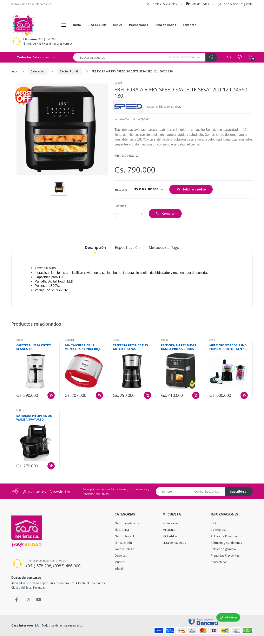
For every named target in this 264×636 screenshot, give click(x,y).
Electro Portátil (69, 71)
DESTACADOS (97, 25)
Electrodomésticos (126, 523)
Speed (118, 82)
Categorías (38, 71)
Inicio (77, 25)
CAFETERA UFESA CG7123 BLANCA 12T (33, 347)
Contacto (189, 25)
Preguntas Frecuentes (225, 555)
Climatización (123, 543)
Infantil (118, 568)
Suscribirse (238, 491)
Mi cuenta (169, 530)
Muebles (120, 562)
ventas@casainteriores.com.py (53, 43)
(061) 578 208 (47, 39)
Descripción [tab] (95, 247)
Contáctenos (219, 562)
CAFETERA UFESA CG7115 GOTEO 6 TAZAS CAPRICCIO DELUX (130, 347)
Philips (20, 410)
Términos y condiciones (226, 543)
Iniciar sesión (171, 523)
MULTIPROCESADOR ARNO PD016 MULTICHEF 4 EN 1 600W (228, 347)
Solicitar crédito (194, 189)
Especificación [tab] (127, 247)
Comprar (168, 213)
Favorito (123, 119)
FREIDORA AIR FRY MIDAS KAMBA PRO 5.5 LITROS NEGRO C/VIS (178, 347)
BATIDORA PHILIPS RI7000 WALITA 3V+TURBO (34, 417)
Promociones (138, 25)
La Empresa (218, 530)
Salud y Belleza (124, 549)
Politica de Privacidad (224, 536)
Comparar (142, 119)
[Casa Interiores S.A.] (23, 25)
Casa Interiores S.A (25, 625)
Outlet (118, 25)
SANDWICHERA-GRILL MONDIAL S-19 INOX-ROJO (83, 347)
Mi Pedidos (170, 536)
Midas (164, 340)
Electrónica (121, 530)
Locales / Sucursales (164, 4)
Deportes (120, 555)
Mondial (69, 340)
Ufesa (19, 340)
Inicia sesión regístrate (237, 4)
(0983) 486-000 (66, 566)
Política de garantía (223, 549)
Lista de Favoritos (174, 543)
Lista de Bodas (199, 4)
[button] (182, 57)
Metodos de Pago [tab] (164, 247)
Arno (212, 340)
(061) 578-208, (39, 566)
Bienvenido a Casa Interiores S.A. (31, 4)
